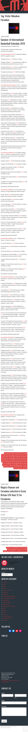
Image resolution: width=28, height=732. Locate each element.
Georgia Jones (13, 454)
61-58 (11, 422)
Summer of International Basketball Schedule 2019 (13, 41)
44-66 (11, 432)
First (2, 697)
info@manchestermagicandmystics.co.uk (10, 680)
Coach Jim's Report (7, 590)
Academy (5, 582)
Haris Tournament (7, 602)
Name (3, 693)
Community (5, 594)
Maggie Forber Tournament (9, 606)
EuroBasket (16, 453)
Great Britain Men (22, 454)
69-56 (9, 194)
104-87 (22, 222)
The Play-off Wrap (7, 616)
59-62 (17, 123)
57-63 (13, 344)
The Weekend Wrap (7, 618)
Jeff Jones (5, 463)
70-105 (14, 367)
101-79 (12, 67)
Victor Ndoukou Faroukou (20, 468)
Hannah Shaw (16, 461)
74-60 (12, 93)
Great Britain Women (7, 461)
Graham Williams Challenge (9, 598)
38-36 (12, 306)
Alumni (4, 584)
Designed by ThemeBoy (5, 727)
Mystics (4, 610)
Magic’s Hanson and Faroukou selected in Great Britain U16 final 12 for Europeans (13, 493)
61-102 (13, 243)
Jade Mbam (24, 461)
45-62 (11, 358)
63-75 (2, 446)
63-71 (10, 59)
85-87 (9, 246)
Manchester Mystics (22, 465)
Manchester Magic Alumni (9, 465)
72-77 (15, 209)
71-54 (11, 62)
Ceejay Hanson (8, 453)
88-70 (24, 269)
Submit (4, 721)
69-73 (25, 393)
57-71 (18, 259)
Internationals (6, 604)
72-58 (10, 160)
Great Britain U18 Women (20, 458)
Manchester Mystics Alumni (11, 466)
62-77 (18, 254)
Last (15, 697)
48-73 (13, 283)
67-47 (22, 172)
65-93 (13, 72)
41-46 (15, 419)
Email (3, 700)
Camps (4, 588)
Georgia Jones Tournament (9, 596)
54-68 (10, 108)
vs (12, 522)
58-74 (11, 350)
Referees (5, 614)
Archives (3, 572)
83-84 (24, 383)
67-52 (23, 321)
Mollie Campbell (23, 466)
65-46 (9, 294)
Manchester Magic (22, 463)
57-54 (2, 314)
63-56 (14, 131)
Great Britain (6, 600)
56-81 (20, 215)
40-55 (23, 327)
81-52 (22, 264)
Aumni (4, 586)
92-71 (22, 114)
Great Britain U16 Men (7, 456)
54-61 (11, 429)
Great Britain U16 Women (20, 456)
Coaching (5, 592)
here (7, 511)
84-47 (15, 426)
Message (4, 706)
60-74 (12, 199)
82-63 (22, 228)
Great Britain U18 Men (7, 458)
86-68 (17, 176)
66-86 (12, 251)
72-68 (12, 204)
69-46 (2, 442)
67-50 (13, 299)
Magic (4, 608)
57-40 (19, 435)
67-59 (9, 99)
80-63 (11, 375)
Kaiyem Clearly (12, 463)
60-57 (23, 181)
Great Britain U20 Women (20, 460)
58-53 (15, 164)
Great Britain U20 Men (7, 460)
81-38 (9, 290)
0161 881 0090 (4, 682)
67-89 (17, 167)
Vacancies (5, 620)
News (4, 612)
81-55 (15, 137)
